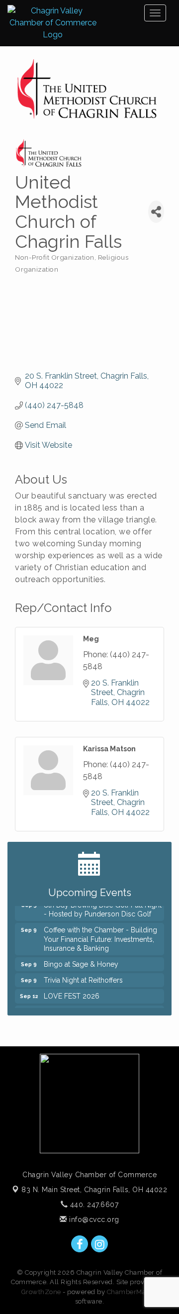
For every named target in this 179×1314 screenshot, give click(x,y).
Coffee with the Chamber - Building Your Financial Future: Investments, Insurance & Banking (100, 935)
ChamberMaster (132, 1292)
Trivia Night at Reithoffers (83, 977)
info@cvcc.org (93, 1219)
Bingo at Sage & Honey (81, 961)
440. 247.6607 (93, 1205)
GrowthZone (41, 1292)
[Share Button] (156, 212)
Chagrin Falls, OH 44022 (94, 1190)
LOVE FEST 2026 (71, 993)
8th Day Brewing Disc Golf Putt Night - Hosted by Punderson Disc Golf (103, 906)
